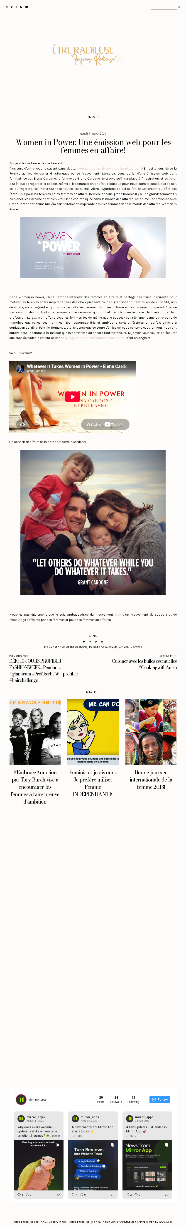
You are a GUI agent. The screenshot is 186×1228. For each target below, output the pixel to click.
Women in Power (130, 647)
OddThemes (128, 1222)
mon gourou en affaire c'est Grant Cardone (109, 168)
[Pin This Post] (96, 641)
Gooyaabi (165, 1222)
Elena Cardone (54, 647)
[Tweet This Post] (84, 641)
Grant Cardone (76, 647)
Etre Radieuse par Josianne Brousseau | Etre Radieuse (52, 1222)
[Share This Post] (90, 641)
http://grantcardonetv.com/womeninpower (93, 338)
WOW (119, 615)
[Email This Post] (102, 641)
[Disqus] (93, 880)
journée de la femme (103, 647)
